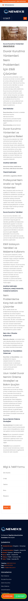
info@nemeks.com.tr (10, 567)
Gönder (6, 507)
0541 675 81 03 (21, 1)
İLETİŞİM (5, 18)
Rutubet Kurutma (6, 579)
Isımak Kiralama (5, 589)
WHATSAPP (21, 596)
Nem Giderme (5, 576)
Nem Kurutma (5, 593)
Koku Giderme (5, 586)
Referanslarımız (9, 5)
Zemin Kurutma (5, 583)
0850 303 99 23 (11, 563)
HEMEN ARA (9, 596)
